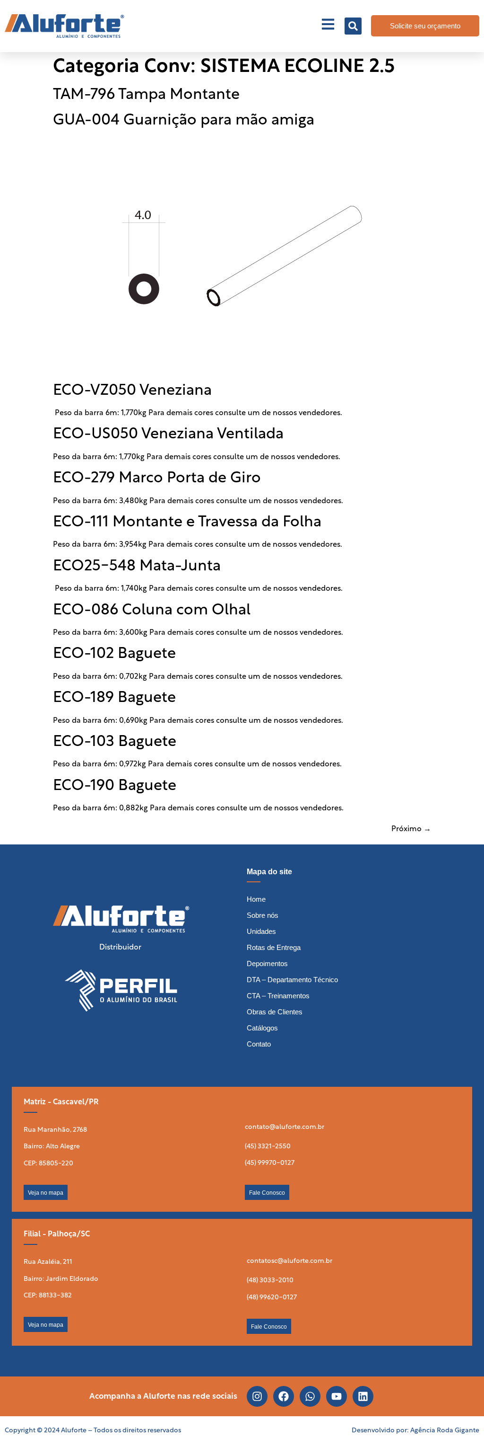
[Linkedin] (363, 1396)
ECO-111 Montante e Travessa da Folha (187, 522)
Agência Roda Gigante (444, 1430)
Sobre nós (262, 915)
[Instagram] (257, 1396)
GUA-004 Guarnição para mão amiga (183, 120)
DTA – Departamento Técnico (292, 980)
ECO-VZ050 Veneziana (132, 391)
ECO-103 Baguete (114, 742)
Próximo (411, 829)
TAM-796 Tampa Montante (146, 95)
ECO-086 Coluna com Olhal (152, 610)
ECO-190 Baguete (114, 786)
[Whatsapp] (310, 1396)
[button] (353, 26)
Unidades (261, 931)
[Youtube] (336, 1396)
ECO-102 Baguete (114, 654)
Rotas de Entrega (274, 947)
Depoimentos (267, 963)
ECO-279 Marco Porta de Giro (157, 478)
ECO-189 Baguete (114, 698)
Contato (259, 1044)
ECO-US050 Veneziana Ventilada (168, 434)
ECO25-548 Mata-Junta (137, 566)
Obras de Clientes (274, 1012)
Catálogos (262, 1028)
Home (256, 899)
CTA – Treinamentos (278, 996)
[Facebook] (283, 1396)
